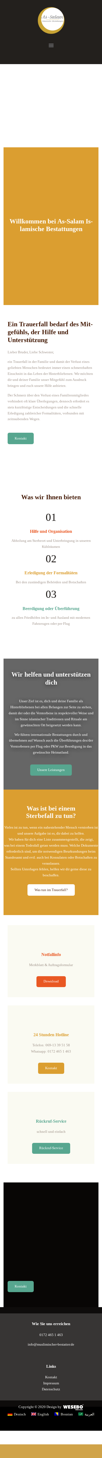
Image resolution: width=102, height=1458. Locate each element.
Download (51, 981)
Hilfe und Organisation (51, 531)
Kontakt (51, 1068)
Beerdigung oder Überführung (51, 608)
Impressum (51, 1383)
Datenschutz (51, 1389)
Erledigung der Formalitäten (51, 572)
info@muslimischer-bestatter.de (51, 1344)
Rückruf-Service (51, 1148)
